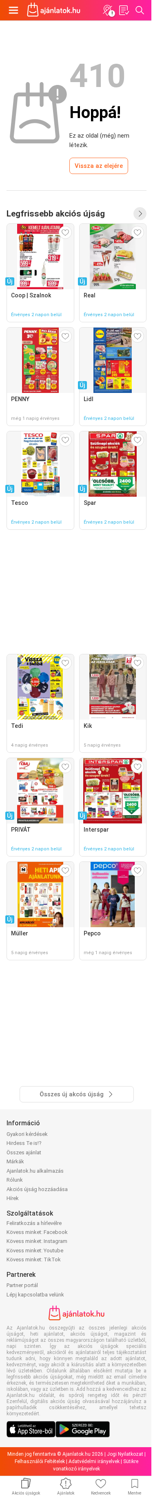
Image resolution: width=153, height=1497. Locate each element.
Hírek (13, 1198)
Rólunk (15, 1180)
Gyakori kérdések (27, 1134)
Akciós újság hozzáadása (37, 1189)
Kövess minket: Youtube (35, 1250)
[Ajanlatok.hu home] (53, 10)
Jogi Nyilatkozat (125, 1454)
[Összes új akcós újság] (139, 213)
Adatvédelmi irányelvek (94, 1461)
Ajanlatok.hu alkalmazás (35, 1171)
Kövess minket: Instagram (37, 1241)
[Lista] (123, 10)
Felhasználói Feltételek (40, 1461)
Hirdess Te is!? (24, 1143)
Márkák (15, 1161)
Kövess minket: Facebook (37, 1232)
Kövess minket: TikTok (34, 1259)
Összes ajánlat (24, 1152)
